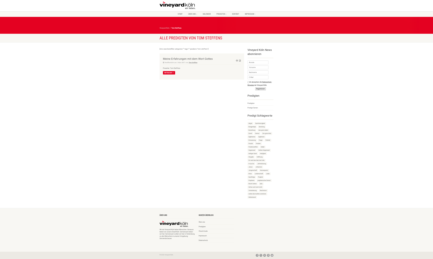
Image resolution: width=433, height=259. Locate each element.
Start (180, 14)
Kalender (207, 14)
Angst (250, 123)
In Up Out (251, 163)
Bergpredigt (252, 127)
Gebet (262, 147)
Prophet (260, 177)
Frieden (258, 143)
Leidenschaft (259, 174)
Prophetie (251, 180)
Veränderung (253, 190)
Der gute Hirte (267, 133)
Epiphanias (252, 137)
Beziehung (252, 130)
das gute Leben (263, 130)
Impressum (249, 14)
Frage (260, 140)
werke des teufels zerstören (257, 194)
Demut (257, 133)
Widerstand (252, 197)
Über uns (192, 14)
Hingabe (251, 157)
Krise (250, 174)
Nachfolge (252, 177)
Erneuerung (252, 140)
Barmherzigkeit (260, 123)
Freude (251, 143)
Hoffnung (260, 157)
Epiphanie (261, 137)
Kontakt (235, 14)
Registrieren (260, 89)
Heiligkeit (263, 153)
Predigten (220, 14)
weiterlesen (168, 73)
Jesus (250, 167)
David (250, 133)
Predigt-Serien (253, 108)
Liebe (267, 174)
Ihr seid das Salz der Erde (256, 160)
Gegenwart (252, 150)
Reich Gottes (253, 184)
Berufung (262, 127)
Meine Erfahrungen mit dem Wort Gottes (188, 58)
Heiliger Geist (253, 153)
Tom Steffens (193, 62)
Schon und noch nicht (255, 187)
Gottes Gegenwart (264, 150)
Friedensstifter (253, 147)
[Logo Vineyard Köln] (177, 5)
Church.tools (203, 231)
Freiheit (268, 140)
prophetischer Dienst (264, 180)
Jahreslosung (261, 163)
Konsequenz (264, 170)
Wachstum (263, 190)
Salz (261, 184)
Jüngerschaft (253, 170)
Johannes (259, 167)
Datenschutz (203, 240)
